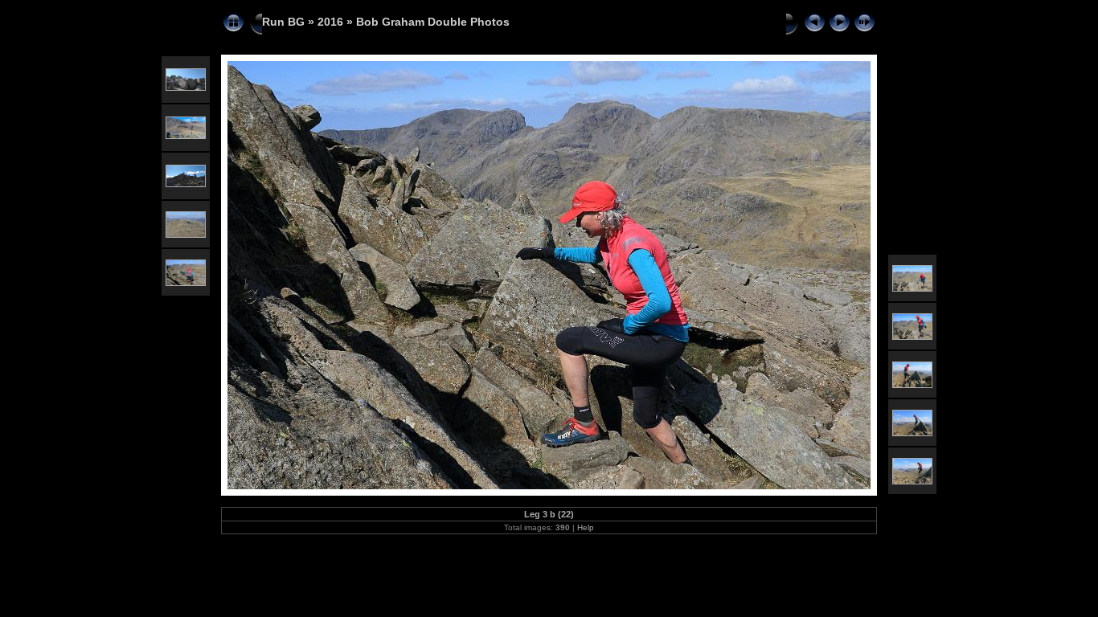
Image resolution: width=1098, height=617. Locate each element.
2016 (330, 21)
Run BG (283, 21)
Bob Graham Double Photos (433, 21)
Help (585, 527)
